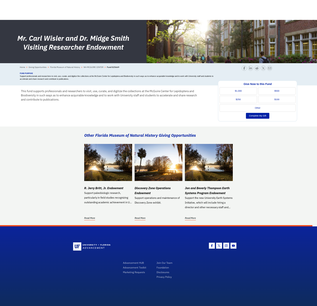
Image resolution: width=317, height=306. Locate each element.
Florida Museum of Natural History (65, 67)
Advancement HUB (133, 262)
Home (22, 67)
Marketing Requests (134, 272)
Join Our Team (164, 262)
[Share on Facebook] (245, 69)
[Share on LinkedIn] (251, 69)
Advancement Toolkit (134, 267)
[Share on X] (264, 69)
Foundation (163, 267)
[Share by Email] (270, 69)
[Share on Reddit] (257, 69)
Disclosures (163, 272)
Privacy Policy (164, 277)
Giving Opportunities (38, 67)
